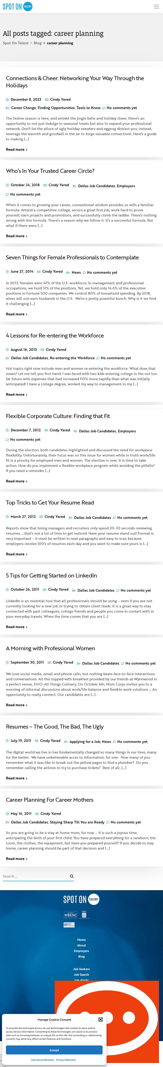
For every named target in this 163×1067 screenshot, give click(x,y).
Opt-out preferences (42, 1059)
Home (81, 939)
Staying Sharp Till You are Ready (77, 822)
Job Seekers (81, 969)
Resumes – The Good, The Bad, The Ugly (55, 726)
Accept (54, 1050)
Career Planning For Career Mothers (49, 799)
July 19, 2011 (21, 740)
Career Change (23, 107)
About (81, 945)
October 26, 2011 (25, 589)
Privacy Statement (66, 1059)
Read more (15, 149)
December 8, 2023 (26, 99)
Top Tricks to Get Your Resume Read (50, 502)
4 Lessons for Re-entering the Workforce (55, 335)
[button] (101, 1020)
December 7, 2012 (26, 430)
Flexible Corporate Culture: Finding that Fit (58, 416)
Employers (126, 185)
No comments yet (122, 107)
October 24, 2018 (25, 184)
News (76, 272)
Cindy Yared (60, 99)
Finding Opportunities (56, 107)
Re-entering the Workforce (72, 357)
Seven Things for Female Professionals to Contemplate (72, 257)
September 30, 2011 (27, 662)
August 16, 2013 (24, 349)
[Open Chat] (107, 1022)
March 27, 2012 (23, 516)
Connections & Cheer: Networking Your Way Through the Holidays (75, 81)
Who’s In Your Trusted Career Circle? (50, 170)
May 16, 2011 (21, 813)
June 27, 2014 (22, 271)
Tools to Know (89, 107)
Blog (81, 956)
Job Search (81, 974)
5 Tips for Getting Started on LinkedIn (51, 575)
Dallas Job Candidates (96, 185)
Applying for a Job (85, 741)
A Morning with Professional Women (50, 648)
